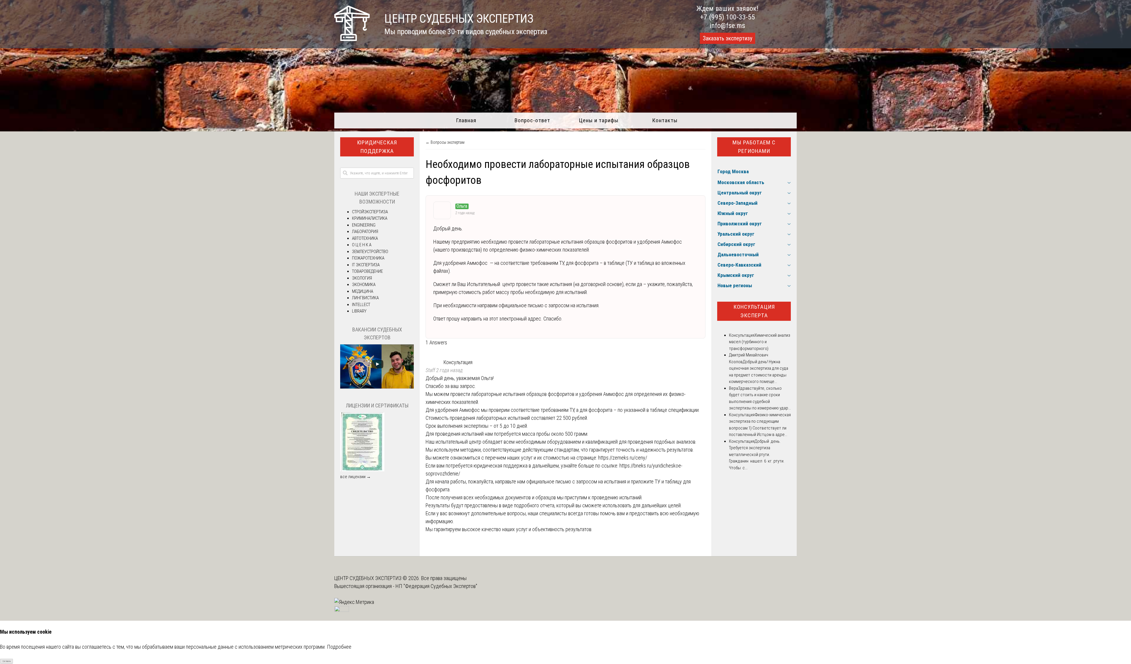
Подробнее (339, 647)
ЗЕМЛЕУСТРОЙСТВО (370, 251)
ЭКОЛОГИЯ (362, 278)
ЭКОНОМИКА (364, 284)
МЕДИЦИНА (362, 291)
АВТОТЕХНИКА (365, 238)
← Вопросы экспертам (445, 142)
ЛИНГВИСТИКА (365, 297)
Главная (466, 120)
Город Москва (733, 171)
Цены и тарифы (599, 120)
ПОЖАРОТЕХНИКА (368, 258)
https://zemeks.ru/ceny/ (622, 458)
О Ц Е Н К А (361, 244)
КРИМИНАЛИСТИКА (369, 218)
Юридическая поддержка (377, 146)
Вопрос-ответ (532, 120)
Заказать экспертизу (727, 38)
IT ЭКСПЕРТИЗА (366, 264)
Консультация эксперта (754, 311)
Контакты (665, 120)
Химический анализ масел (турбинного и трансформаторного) (759, 342)
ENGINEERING (364, 225)
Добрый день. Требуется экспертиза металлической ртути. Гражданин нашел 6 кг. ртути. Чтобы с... (756, 454)
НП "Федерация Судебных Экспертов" (436, 586)
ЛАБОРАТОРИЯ (365, 231)
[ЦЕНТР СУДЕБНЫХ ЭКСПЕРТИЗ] (352, 39)
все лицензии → (355, 476)
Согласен (7, 661)
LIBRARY (359, 311)
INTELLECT (361, 304)
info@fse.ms (727, 26)
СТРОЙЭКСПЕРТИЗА (370, 211)
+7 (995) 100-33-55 (727, 17)
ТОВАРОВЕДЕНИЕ (367, 271)
